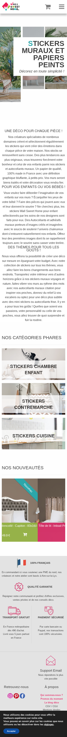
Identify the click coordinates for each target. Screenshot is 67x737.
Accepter (11, 731)
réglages (49, 724)
